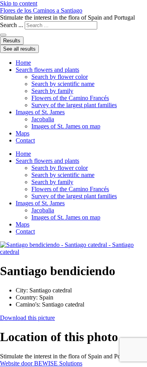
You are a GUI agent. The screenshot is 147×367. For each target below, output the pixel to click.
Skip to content (18, 3)
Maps (22, 133)
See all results (19, 49)
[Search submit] (3, 35)
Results (11, 41)
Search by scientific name (62, 83)
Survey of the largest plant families (74, 105)
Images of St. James (40, 112)
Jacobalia (42, 119)
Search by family (52, 91)
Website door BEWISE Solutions (41, 363)
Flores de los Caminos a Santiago (41, 10)
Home (23, 62)
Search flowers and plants (47, 69)
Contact (25, 140)
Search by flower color (59, 76)
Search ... (11, 25)
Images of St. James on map (65, 126)
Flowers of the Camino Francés (70, 98)
